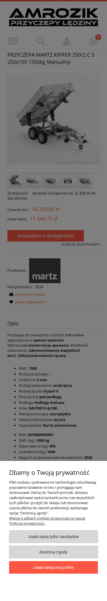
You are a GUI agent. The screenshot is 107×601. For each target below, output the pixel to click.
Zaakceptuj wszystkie (53, 567)
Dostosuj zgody (53, 551)
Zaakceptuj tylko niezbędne (53, 536)
